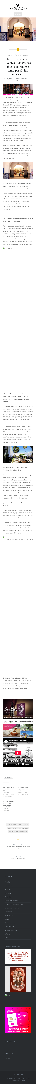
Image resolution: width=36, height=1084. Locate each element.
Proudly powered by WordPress (15, 1078)
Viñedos (7, 934)
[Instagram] (22, 1075)
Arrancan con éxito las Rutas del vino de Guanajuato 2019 (9, 803)
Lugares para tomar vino (12, 908)
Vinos (6, 938)
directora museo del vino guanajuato (17, 824)
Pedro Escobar (14, 79)
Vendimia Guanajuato (11, 930)
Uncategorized (9, 926)
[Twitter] (18, 1075)
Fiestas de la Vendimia (11, 900)
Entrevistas (24, 55)
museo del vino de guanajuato (18, 831)
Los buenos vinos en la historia (14, 904)
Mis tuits (7, 1058)
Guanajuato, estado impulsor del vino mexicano (23, 789)
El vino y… (8, 889)
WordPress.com (20, 1080)
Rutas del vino (9, 915)
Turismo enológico (10, 923)
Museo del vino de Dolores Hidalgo (18, 828)
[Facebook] (14, 1075)
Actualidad (8, 882)
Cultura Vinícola (13, 55)
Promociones (8, 912)
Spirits (7, 919)
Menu (19, 14)
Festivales (8, 897)
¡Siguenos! (10, 1041)
